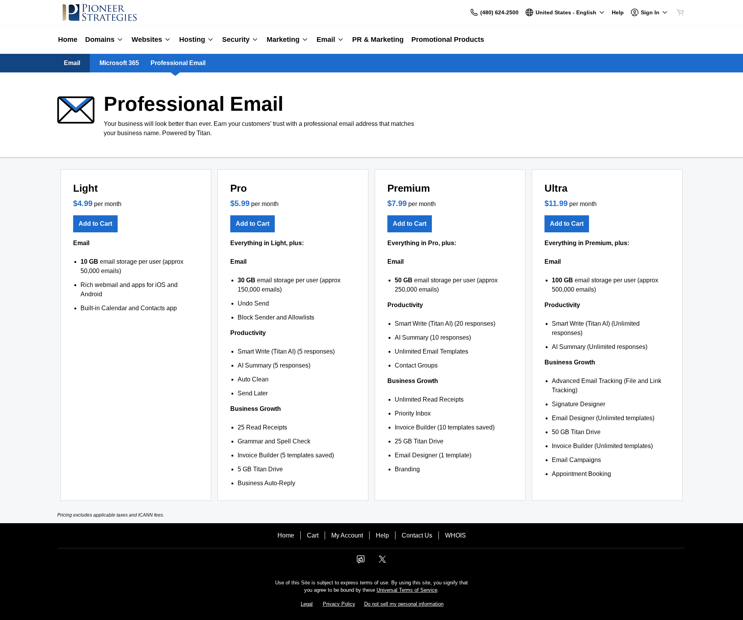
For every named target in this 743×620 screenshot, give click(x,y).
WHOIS (455, 535)
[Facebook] (360, 561)
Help (382, 535)
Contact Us (417, 535)
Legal (307, 604)
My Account (347, 535)
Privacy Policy (339, 604)
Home (285, 535)
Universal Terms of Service (407, 590)
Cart (312, 535)
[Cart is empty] (680, 12)
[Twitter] (382, 561)
